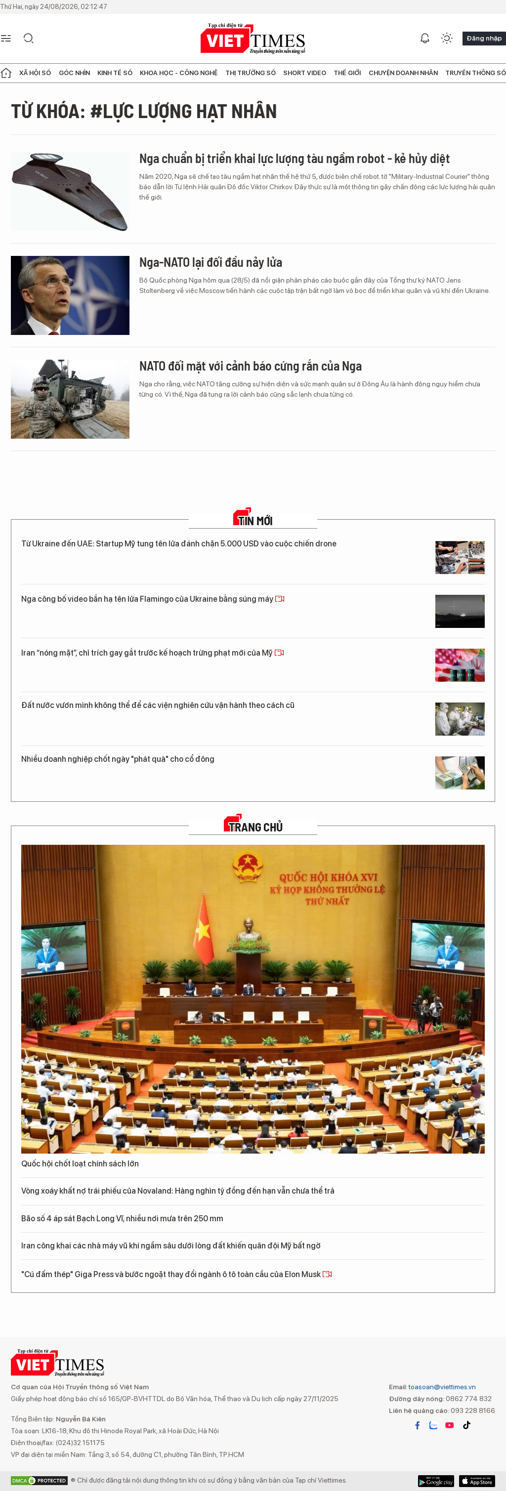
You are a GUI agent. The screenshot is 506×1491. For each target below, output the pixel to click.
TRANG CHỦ (256, 827)
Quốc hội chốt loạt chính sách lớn (80, 1163)
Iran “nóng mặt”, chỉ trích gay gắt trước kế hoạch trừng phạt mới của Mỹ (147, 653)
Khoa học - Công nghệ (178, 73)
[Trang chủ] (6, 73)
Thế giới (347, 73)
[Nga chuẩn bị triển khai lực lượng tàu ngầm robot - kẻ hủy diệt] (70, 191)
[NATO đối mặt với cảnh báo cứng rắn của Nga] (70, 399)
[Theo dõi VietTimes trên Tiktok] (466, 1425)
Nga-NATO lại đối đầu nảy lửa (210, 261)
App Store (436, 1481)
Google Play (477, 1481)
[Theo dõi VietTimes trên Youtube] (449, 1425)
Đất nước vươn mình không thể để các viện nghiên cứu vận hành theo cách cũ (158, 705)
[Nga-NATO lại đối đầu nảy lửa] (70, 295)
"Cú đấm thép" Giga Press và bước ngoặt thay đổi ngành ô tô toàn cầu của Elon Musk (171, 1274)
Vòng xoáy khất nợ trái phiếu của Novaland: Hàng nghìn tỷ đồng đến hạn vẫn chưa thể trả (178, 1191)
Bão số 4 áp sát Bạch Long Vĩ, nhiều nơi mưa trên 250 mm (122, 1218)
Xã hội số (35, 73)
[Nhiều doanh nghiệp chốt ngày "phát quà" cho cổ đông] (460, 772)
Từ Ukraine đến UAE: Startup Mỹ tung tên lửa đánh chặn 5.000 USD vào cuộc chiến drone (179, 543)
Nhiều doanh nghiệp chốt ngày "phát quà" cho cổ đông (117, 759)
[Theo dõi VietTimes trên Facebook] (418, 1425)
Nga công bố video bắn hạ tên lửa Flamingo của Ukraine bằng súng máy (148, 599)
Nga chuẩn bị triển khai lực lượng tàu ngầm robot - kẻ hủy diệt (294, 158)
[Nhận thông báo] (425, 38)
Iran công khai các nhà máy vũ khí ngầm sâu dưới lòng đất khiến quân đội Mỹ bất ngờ (171, 1245)
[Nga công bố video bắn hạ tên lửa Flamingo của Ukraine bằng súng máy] (460, 611)
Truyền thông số (475, 73)
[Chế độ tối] (447, 38)
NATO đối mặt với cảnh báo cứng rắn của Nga (250, 365)
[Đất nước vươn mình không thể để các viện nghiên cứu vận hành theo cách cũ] (460, 719)
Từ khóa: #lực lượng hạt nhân (144, 110)
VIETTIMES (253, 38)
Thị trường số (250, 73)
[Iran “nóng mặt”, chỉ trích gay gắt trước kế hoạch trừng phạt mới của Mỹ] (460, 665)
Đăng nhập (484, 38)
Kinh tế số (114, 73)
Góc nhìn (74, 73)
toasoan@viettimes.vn (441, 1387)
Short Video (304, 73)
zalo (433, 1425)
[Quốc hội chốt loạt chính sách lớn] (253, 999)
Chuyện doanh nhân (403, 73)
